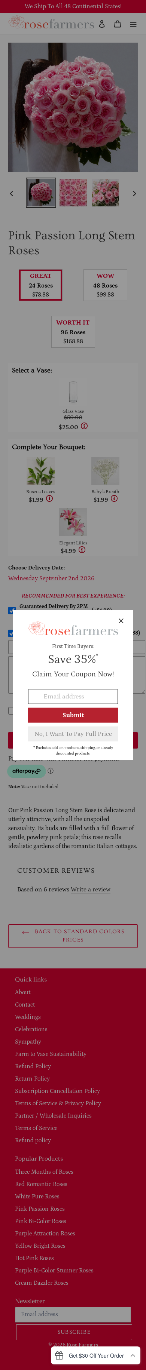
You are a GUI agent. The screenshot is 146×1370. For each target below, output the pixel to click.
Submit (73, 715)
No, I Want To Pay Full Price (73, 733)
